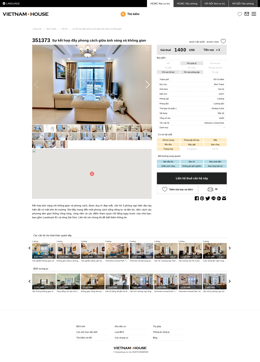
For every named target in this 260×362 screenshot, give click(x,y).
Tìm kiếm (133, 14)
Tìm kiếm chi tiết (84, 338)
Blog (155, 338)
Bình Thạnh (51, 29)
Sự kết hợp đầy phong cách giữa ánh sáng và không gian (97, 29)
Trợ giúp (157, 326)
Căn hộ (64, 29)
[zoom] (147, 49)
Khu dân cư (120, 326)
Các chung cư (121, 338)
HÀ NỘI (243, 3)
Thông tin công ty (161, 332)
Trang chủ (37, 29)
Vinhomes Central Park (214, 123)
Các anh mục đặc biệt (86, 332)
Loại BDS (119, 332)
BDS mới (80, 326)
